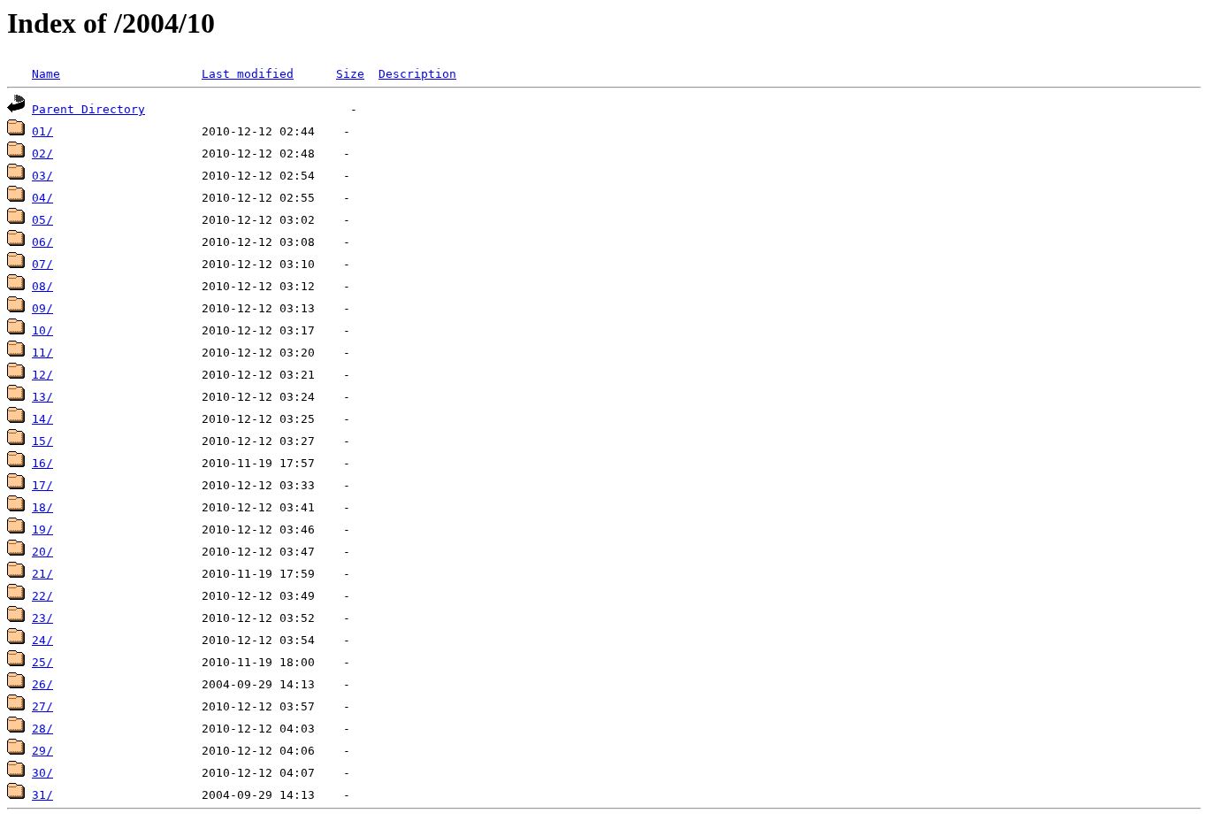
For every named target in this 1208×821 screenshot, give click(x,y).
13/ (42, 396)
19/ (42, 529)
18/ (42, 507)
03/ (42, 175)
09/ (42, 308)
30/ (42, 772)
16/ (42, 463)
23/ (42, 618)
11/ (42, 352)
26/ (42, 684)
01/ (42, 131)
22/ (42, 595)
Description (417, 74)
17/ (42, 485)
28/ (42, 728)
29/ (42, 750)
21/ (42, 573)
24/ (42, 640)
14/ (42, 419)
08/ (42, 286)
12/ (42, 374)
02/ (42, 153)
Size (350, 74)
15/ (42, 441)
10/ (42, 330)
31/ (42, 795)
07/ (42, 264)
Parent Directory (88, 109)
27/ (42, 706)
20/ (42, 551)
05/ (42, 219)
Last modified (248, 74)
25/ (42, 662)
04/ (42, 197)
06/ (42, 242)
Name (46, 74)
